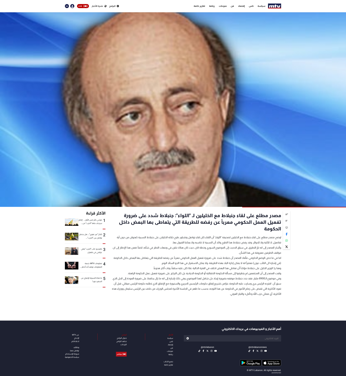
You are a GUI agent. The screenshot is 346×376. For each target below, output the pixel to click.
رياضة (212, 6)
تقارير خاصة (199, 6)
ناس (251, 6)
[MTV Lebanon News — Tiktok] (249, 351)
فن (232, 6)
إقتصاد (241, 6)
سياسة (261, 6)
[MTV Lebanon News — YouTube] (266, 351)
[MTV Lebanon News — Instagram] (262, 351)
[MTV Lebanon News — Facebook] (253, 351)
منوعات (223, 6)
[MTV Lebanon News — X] (257, 351)
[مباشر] (121, 348)
